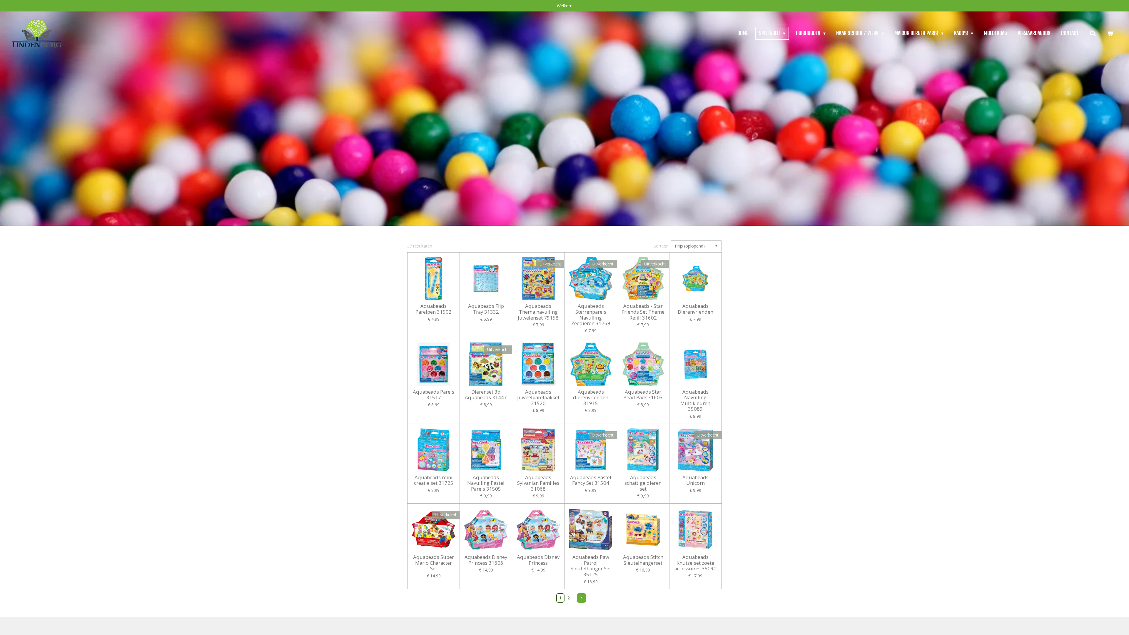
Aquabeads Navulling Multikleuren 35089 (695, 400)
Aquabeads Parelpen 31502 (433, 309)
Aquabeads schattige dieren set (643, 483)
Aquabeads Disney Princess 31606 (486, 560)
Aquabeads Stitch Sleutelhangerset (643, 560)
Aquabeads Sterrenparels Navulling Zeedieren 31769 (590, 314)
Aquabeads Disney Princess (538, 560)
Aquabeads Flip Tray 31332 (486, 309)
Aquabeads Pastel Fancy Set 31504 (590, 480)
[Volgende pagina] (581, 598)
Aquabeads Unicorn (695, 480)
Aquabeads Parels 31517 (433, 394)
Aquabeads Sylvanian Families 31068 (538, 483)
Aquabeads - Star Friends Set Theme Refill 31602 (643, 311)
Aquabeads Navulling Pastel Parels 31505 (486, 483)
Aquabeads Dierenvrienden (695, 309)
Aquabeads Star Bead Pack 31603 (643, 394)
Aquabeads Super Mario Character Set (433, 563)
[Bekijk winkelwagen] (1110, 33)
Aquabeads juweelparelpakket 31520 (538, 397)
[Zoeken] (1093, 33)
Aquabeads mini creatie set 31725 (433, 480)
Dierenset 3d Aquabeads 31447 (486, 394)
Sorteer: (661, 246)
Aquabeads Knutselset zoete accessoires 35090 (695, 563)
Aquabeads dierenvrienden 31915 (590, 397)
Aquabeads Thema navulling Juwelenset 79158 (538, 311)
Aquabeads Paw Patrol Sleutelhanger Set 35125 (591, 565)
